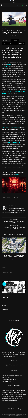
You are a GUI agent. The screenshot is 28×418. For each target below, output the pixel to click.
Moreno (5, 36)
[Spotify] (22, 5)
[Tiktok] (22, 366)
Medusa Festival (7, 197)
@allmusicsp (5, 309)
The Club (15, 197)
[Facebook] (6, 366)
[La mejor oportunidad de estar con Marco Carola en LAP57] (14, 245)
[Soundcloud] (20, 5)
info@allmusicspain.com (8, 381)
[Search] (26, 5)
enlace (17, 174)
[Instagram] (17, 5)
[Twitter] (15, 5)
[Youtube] (18, 5)
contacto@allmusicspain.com (9, 379)
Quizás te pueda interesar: (14, 128)
